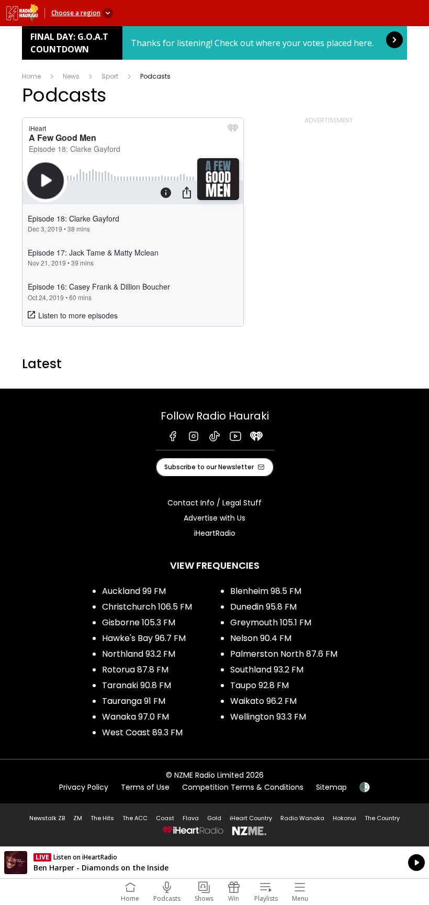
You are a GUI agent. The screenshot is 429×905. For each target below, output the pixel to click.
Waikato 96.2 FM (263, 701)
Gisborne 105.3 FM (138, 622)
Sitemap (331, 787)
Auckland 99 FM (134, 591)
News (71, 76)
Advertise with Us (214, 518)
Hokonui (344, 818)
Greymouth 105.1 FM (270, 622)
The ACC (135, 818)
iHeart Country (251, 818)
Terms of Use (145, 787)
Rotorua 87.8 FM (135, 670)
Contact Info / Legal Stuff (214, 503)
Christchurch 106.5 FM (147, 607)
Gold (214, 818)
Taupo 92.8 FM (259, 685)
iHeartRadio (214, 533)
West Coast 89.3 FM (142, 732)
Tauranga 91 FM (133, 701)
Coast (165, 818)
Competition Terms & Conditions (242, 787)
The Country (382, 818)
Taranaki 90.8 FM (136, 685)
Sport (109, 76)
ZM (77, 818)
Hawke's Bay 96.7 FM (144, 638)
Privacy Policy (83, 787)
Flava (191, 818)
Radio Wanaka (302, 818)
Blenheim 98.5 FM (265, 591)
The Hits (102, 818)
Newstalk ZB (47, 818)
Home (31, 76)
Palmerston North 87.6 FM (283, 654)
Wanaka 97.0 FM (135, 717)
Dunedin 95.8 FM (263, 607)
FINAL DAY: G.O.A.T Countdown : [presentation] (214, 43)
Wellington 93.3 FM (268, 717)
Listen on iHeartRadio (214, 862)
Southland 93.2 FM (266, 670)
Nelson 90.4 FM (260, 638)
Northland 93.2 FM (138, 654)
